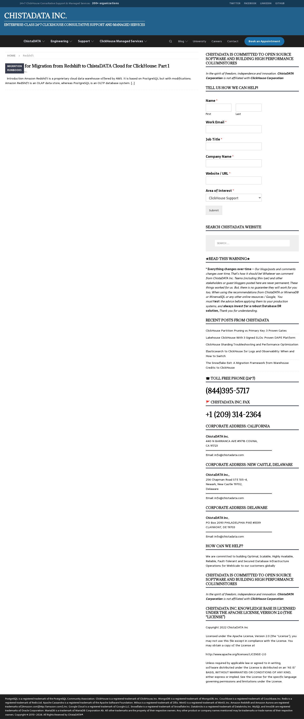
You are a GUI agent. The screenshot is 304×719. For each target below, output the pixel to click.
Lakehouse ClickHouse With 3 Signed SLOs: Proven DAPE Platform (250, 337)
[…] (133, 83)
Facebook (250, 3)
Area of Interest (220, 191)
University (199, 41)
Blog (181, 41)
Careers (217, 41)
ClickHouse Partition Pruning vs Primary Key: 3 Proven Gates (246, 330)
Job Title (214, 139)
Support (84, 41)
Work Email (216, 122)
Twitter (234, 3)
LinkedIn (266, 3)
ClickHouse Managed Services (121, 41)
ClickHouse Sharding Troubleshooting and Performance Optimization (252, 344)
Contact (232, 41)
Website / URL (218, 173)
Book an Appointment (264, 41)
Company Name (219, 156)
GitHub (279, 3)
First (208, 114)
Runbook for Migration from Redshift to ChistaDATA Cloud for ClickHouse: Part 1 (87, 66)
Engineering (59, 41)
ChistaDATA (32, 41)
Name (211, 101)
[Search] (170, 41)
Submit (214, 210)
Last (238, 114)
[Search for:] (252, 243)
